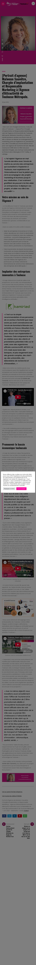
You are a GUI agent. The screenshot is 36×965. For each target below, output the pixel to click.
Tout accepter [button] (21, 489)
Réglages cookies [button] (9, 489)
